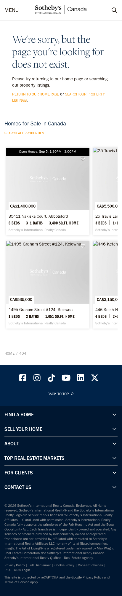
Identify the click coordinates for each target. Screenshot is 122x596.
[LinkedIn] (81, 379)
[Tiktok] (51, 379)
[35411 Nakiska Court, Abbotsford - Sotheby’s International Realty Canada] (47, 191)
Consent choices (90, 565)
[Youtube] (66, 379)
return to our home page (35, 94)
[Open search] (109, 10)
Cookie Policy (64, 565)
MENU (11, 10)
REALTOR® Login (17, 570)
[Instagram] (37, 379)
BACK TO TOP (58, 394)
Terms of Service (16, 582)
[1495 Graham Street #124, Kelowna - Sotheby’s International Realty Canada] (47, 285)
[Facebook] (23, 379)
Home (9, 353)
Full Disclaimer (39, 565)
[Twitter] (95, 379)
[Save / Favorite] (84, 158)
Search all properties (24, 133)
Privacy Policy (14, 565)
